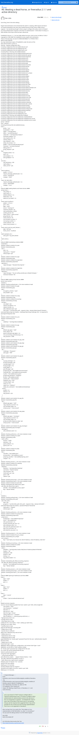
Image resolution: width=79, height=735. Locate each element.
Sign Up (54, 2)
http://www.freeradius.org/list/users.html (13, 723)
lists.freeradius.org (7, 2)
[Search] (76, 2)
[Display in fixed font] (45, 726)
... (1, 673)
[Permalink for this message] (48, 726)
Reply (3, 728)
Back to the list (55, 20)
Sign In (47, 2)
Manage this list (37, 2)
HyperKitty (40, 733)
